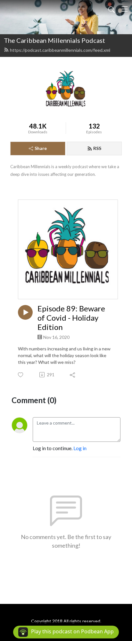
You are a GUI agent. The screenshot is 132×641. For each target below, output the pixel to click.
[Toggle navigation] (124, 9)
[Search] (111, 9)
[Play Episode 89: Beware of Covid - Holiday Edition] (25, 312)
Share (41, 148)
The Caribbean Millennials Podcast (54, 40)
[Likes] (21, 374)
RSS (97, 148)
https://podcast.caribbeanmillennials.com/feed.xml (60, 50)
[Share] (73, 374)
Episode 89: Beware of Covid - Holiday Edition (71, 318)
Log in (80, 448)
